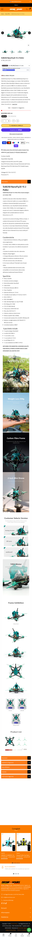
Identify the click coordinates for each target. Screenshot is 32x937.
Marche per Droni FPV (6, 166)
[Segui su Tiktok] (6, 903)
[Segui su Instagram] (4, 903)
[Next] (29, 32)
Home (2, 13)
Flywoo (18, 853)
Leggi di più (14, 104)
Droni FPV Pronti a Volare (7, 164)
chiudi (30, 1)
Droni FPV (7, 13)
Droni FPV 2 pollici (17, 161)
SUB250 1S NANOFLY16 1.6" (9, 855)
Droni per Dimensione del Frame (22, 164)
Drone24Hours (14, 923)
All (7, 161)
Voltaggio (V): (4, 172)
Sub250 (8, 156)
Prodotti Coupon (24, 166)
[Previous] (2, 32)
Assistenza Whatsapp (8, 900)
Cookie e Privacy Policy (11, 930)
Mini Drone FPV (16, 166)
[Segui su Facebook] (2, 903)
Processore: (4, 175)
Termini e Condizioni (21, 930)
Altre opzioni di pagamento (16, 134)
